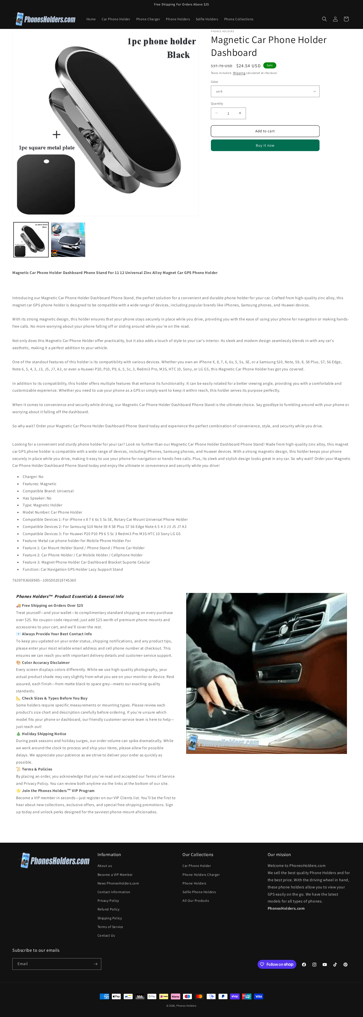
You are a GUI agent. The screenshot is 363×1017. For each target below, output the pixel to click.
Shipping (239, 73)
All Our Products (195, 900)
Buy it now (265, 145)
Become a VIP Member (115, 874)
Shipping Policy (110, 918)
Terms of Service (110, 927)
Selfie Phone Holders (199, 892)
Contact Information (114, 892)
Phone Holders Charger (201, 874)
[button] (324, 19)
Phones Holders (186, 1005)
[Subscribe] (95, 964)
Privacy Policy (108, 900)
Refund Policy (109, 909)
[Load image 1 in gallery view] (31, 239)
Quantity (217, 103)
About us (105, 866)
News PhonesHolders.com (118, 883)
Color (214, 81)
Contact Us (106, 935)
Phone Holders (194, 883)
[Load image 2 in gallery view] (68, 239)
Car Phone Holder (196, 866)
